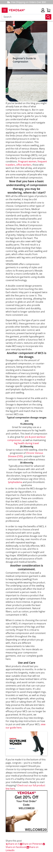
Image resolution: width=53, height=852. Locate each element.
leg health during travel (26, 443)
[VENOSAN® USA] (16, 10)
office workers (23, 164)
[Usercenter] (43, 10)
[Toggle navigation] (5, 10)
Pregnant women (27, 161)
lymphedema (15, 482)
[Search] (48, 17)
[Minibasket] (48, 10)
